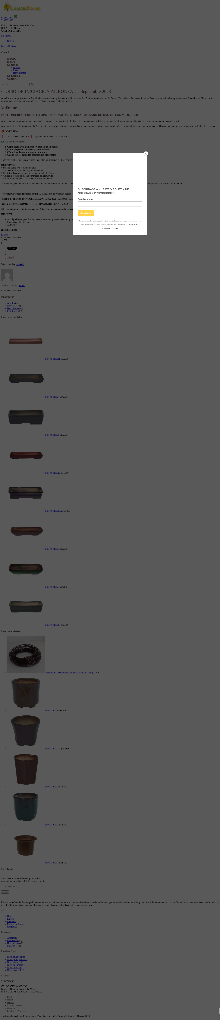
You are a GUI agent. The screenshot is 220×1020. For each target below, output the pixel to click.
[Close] (146, 153)
